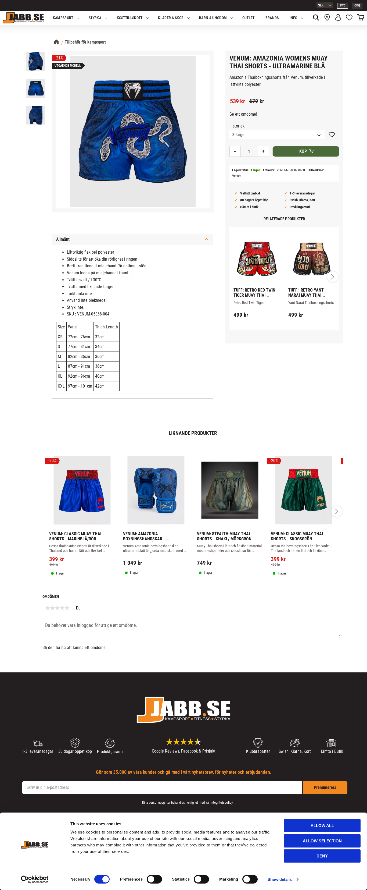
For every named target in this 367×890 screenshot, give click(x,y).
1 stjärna (47, 607)
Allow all (322, 825)
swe (343, 5)
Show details (280, 879)
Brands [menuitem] (272, 18)
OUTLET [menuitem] (248, 18)
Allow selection (322, 841)
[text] (237, 101)
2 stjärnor (52, 607)
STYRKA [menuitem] (95, 18)
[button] (349, 18)
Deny (322, 856)
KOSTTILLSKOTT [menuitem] (130, 18)
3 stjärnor (57, 607)
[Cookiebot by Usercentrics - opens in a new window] (34, 879)
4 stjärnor (62, 607)
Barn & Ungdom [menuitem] (213, 18)
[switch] (154, 879)
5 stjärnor (66, 607)
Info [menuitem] (293, 18)
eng (357, 5)
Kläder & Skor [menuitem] (171, 18)
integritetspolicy (221, 802)
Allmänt (63, 239)
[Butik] (327, 18)
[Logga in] (338, 18)
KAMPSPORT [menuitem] (63, 18)
